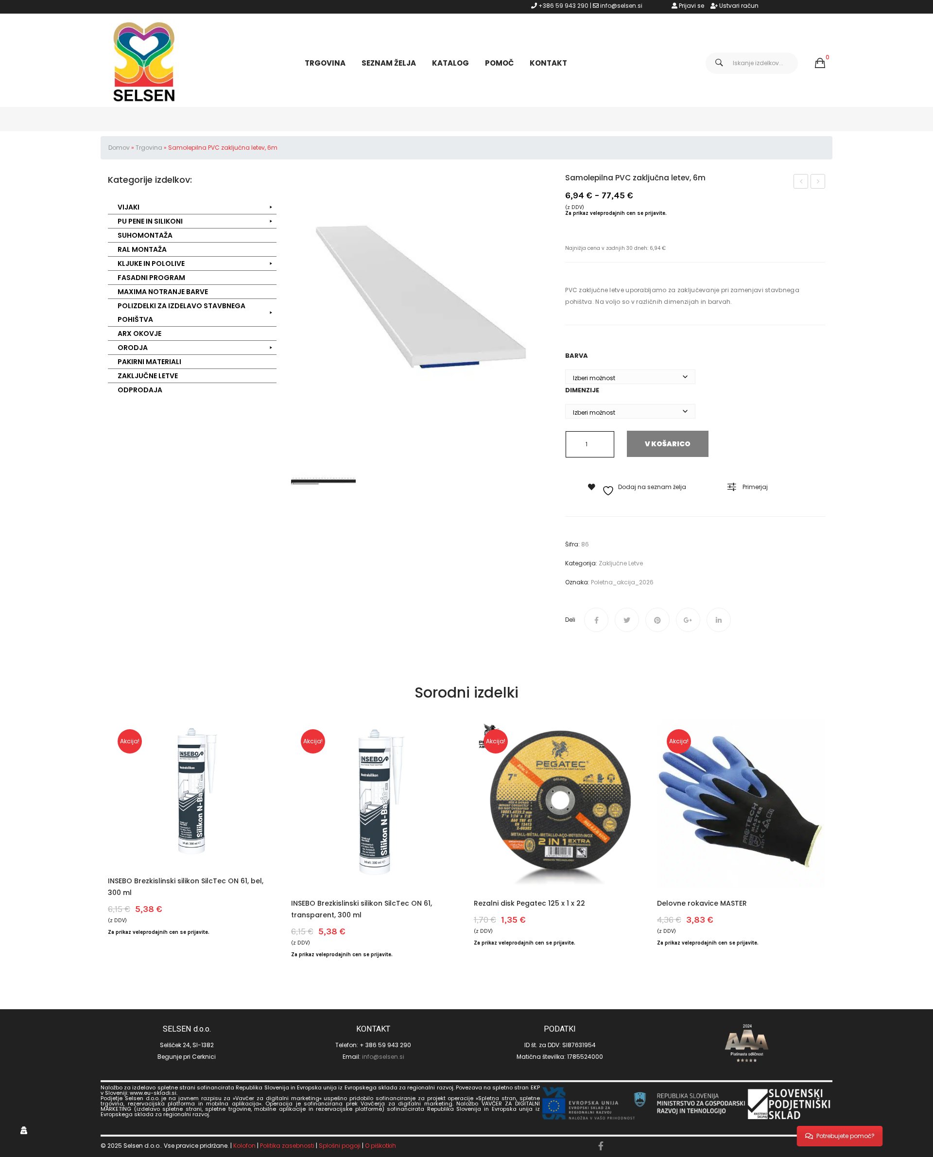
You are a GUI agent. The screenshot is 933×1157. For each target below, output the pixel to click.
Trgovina (325, 63)
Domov (119, 147)
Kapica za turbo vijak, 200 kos (818, 182)
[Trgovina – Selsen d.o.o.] (144, 62)
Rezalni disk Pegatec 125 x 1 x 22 (529, 903)
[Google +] (688, 620)
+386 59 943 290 (563, 5)
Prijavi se (690, 5)
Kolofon (244, 1145)
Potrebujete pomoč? (845, 1136)
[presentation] (108, 840)
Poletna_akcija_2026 (622, 582)
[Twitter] (627, 620)
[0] (820, 63)
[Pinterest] (657, 620)
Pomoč (499, 63)
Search (719, 63)
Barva (576, 355)
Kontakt (548, 63)
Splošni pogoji (340, 1145)
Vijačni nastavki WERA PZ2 (801, 182)
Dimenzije (582, 390)
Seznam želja (389, 63)
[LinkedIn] (719, 620)
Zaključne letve (621, 563)
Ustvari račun (738, 5)
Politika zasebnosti (287, 1145)
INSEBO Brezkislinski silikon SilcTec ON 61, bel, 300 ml (185, 886)
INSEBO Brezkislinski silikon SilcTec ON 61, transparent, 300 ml (361, 909)
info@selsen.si (621, 5)
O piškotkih (380, 1145)
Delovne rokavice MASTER (702, 903)
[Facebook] (596, 620)
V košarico (668, 444)
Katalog (450, 63)
